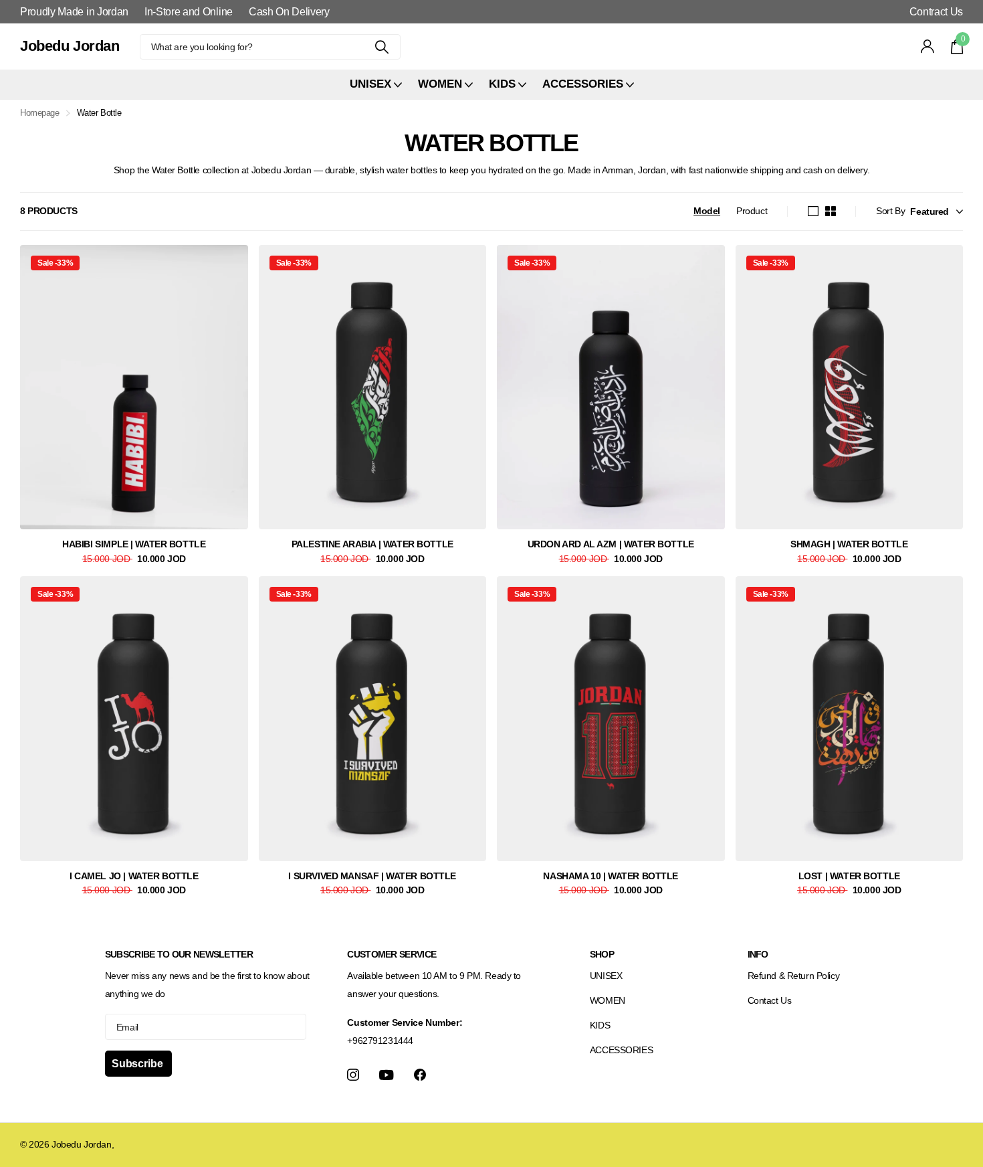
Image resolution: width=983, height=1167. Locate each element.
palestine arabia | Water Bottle (372, 544)
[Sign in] (928, 46)
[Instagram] (353, 1075)
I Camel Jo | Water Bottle (134, 876)
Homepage (40, 113)
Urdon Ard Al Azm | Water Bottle (611, 544)
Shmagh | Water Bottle (848, 544)
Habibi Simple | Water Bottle (133, 544)
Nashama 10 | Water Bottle (610, 876)
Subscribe (138, 1063)
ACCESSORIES (621, 1050)
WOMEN (607, 1000)
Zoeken (382, 47)
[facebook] (420, 1075)
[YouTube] (386, 1075)
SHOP (602, 954)
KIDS (600, 1025)
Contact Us (770, 1000)
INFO (758, 954)
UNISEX (606, 975)
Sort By (890, 210)
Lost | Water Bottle (849, 876)
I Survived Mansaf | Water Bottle (372, 876)
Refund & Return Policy (794, 975)
